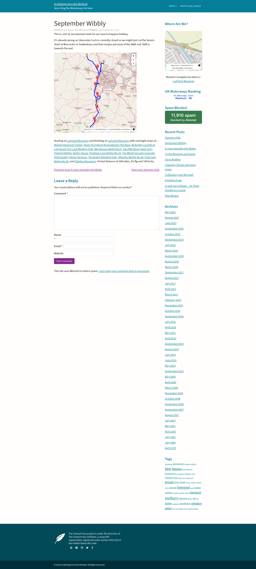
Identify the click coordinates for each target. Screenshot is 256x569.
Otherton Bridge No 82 (130, 157)
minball (175, 493)
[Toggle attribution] (133, 129)
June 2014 (170, 360)
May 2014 (170, 365)
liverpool (183, 487)
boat (184, 469)
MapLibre (87, 129)
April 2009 (170, 382)
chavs (193, 474)
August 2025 (172, 217)
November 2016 (174, 305)
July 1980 (170, 442)
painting (183, 498)
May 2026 (170, 212)
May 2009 (170, 376)
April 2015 (170, 338)
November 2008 (174, 393)
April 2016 (170, 327)
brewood (169, 473)
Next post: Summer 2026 (145, 170)
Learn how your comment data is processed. (124, 271)
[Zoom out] (133, 60)
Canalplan (180, 474)
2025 (100, 29)
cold (175, 477)
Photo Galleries (190, 6)
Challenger (187, 474)
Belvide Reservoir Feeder (68, 145)
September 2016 (174, 316)
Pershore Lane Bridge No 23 (105, 153)
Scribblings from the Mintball (70, 4)
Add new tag (169, 464)
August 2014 (172, 349)
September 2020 (174, 228)
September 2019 (174, 239)
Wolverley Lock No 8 (143, 145)
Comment (61, 193)
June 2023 (170, 223)
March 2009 (171, 387)
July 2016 (170, 322)
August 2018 (172, 261)
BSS (176, 474)
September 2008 (174, 404)
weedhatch (185, 503)
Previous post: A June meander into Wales (78, 170)
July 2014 (170, 354)
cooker (180, 478)
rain (194, 498)
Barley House (80, 153)
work (185, 509)
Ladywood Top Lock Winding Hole (73, 149)
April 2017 (170, 289)
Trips (172, 6)
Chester (169, 477)
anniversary (179, 463)
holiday (193, 482)
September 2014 (174, 344)
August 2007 (172, 415)
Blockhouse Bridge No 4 (108, 149)
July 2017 (170, 283)
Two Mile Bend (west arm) (137, 149)
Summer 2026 (173, 137)
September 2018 (174, 256)
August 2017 (172, 278)
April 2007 (170, 431)
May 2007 (170, 426)
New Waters (172, 195)
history (188, 482)
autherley (193, 464)
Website (58, 253)
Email (58, 246)
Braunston (189, 469)
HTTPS (167, 488)
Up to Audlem (173, 159)
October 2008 (172, 398)
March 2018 (171, 267)
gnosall (169, 482)
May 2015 (170, 333)
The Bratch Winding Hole (102, 157)
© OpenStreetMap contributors (119, 129)
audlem (187, 464)
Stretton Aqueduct (85, 161)
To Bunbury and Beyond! (179, 175)
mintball (181, 493)
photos (189, 499)
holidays (198, 482)
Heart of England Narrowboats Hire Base (107, 145)
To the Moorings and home (180, 154)
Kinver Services (78, 157)
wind (173, 509)
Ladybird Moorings (78, 140)
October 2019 (172, 234)
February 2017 (173, 300)
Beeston (177, 469)
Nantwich (195, 492)
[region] (95, 93)
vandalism (175, 504)
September (108, 29)
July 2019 (170, 245)
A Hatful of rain (173, 180)
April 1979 (170, 448)
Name (57, 237)
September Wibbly (175, 143)
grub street (179, 482)
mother (187, 493)
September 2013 (174, 371)
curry (184, 478)
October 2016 (172, 311)
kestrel (173, 487)
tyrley (168, 503)
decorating (190, 478)
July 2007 (170, 420)
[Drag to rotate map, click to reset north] (133, 64)
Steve (84, 29)
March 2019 (171, 250)
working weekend (193, 509)
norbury (171, 497)
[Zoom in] (133, 56)
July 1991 (170, 437)
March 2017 (171, 294)
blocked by (186, 118)
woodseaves (179, 509)
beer (168, 468)
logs (191, 488)
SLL (198, 499)
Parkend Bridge (63, 153)
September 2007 (174, 409)
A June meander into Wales (180, 148)
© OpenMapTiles (100, 129)
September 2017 (174, 272)
